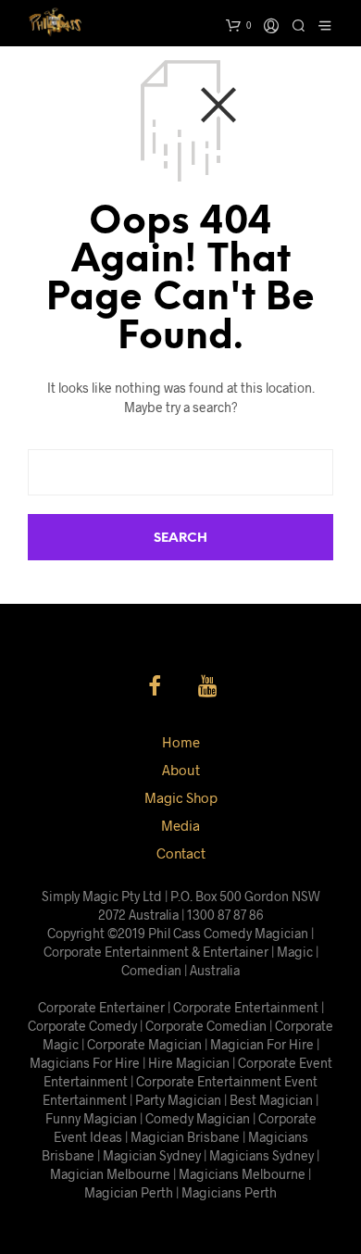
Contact (180, 853)
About (181, 769)
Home (181, 742)
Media (180, 825)
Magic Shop (181, 797)
